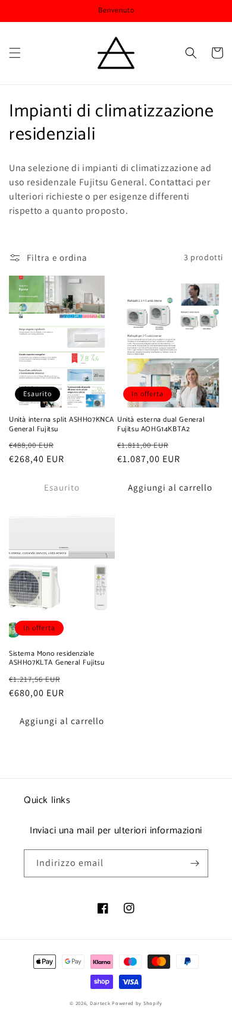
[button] (15, 53)
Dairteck (100, 1003)
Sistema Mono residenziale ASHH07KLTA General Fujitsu (57, 658)
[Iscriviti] (194, 863)
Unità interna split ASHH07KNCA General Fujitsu (61, 424)
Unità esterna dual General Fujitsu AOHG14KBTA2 (161, 424)
